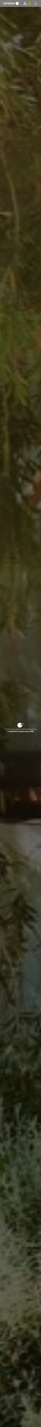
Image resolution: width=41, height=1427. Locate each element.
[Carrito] (35, 3)
